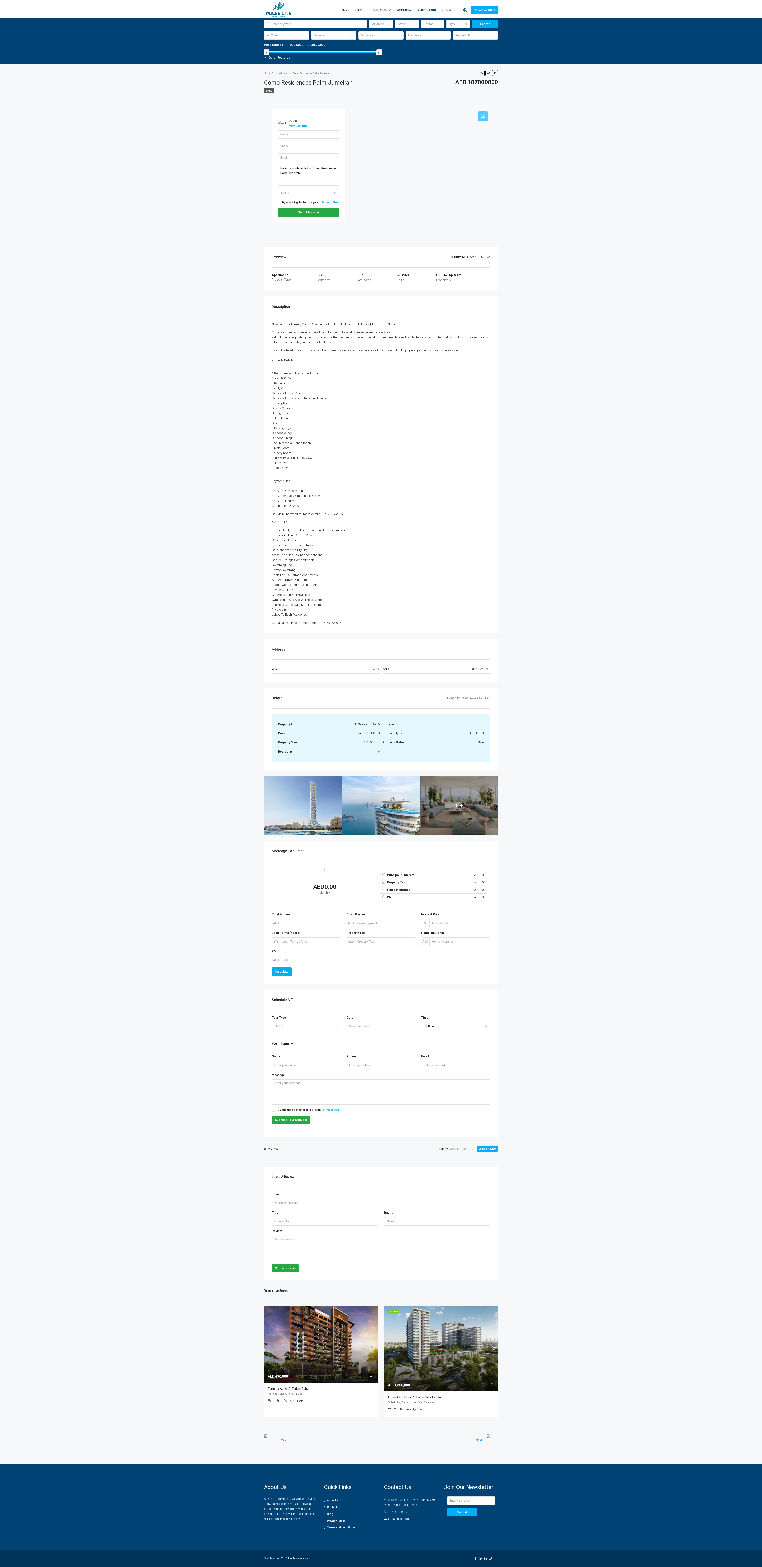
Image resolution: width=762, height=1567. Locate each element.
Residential (379, 10)
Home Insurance (433, 933)
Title (275, 1212)
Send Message (308, 212)
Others (446, 10)
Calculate (282, 971)
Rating (388, 1212)
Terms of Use (330, 202)
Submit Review (285, 1268)
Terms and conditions (341, 1527)
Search (485, 24)
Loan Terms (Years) (286, 933)
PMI (274, 951)
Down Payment (357, 914)
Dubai (358, 10)
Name (276, 1056)
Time (424, 1017)
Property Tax (356, 933)
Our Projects (427, 10)
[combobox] (381, 24)
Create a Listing (484, 10)
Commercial (404, 10)
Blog (330, 1514)
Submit (462, 1512)
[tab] (483, 116)
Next (479, 1440)
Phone (351, 1056)
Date (350, 1017)
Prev (283, 1440)
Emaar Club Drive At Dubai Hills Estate (414, 1397)
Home (345, 10)
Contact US (334, 1507)
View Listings (298, 126)
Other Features (279, 57)
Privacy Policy (336, 1520)
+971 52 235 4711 (399, 1511)
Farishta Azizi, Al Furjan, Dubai (288, 1389)
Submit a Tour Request (291, 1120)
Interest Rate (430, 914)
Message (278, 1075)
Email (425, 1056)
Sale (269, 90)
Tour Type (279, 1017)
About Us (333, 1500)
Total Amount (281, 914)
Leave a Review (487, 1148)
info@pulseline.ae (399, 1518)
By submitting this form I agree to (310, 202)
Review (277, 1231)
